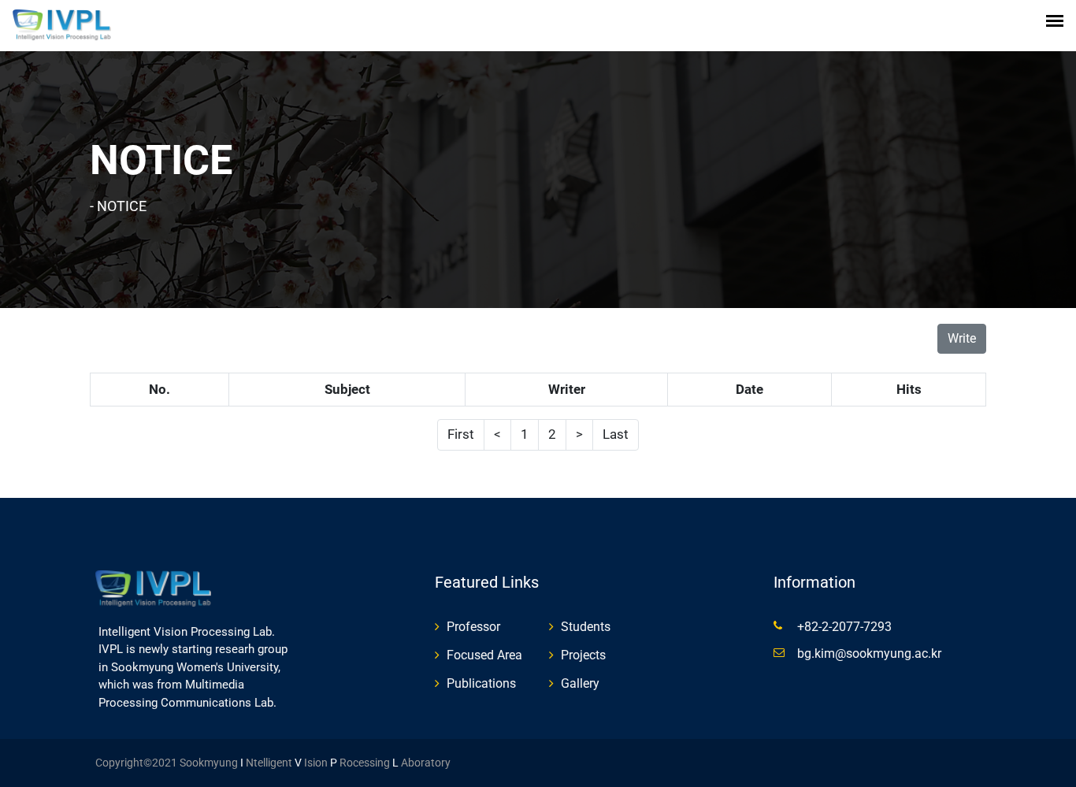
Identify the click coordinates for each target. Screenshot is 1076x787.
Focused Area (484, 655)
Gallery (580, 683)
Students (585, 626)
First (460, 434)
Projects (583, 655)
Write (962, 338)
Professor (473, 626)
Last (616, 434)
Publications (481, 683)
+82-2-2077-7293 (844, 626)
